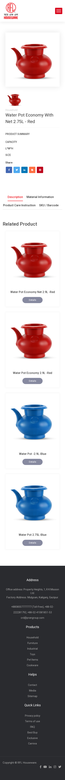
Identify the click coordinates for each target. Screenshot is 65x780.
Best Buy (32, 732)
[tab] (14, 99)
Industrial (32, 648)
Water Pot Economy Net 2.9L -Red (32, 292)
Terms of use (32, 721)
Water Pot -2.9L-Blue (32, 454)
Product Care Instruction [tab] (19, 205)
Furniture (32, 643)
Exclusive (32, 738)
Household (33, 637)
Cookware (32, 665)
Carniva (32, 743)
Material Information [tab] (40, 197)
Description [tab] (15, 197)
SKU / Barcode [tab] (48, 205)
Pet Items (32, 659)
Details (32, 300)
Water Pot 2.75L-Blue (32, 534)
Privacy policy (32, 715)
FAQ (32, 726)
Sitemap (32, 696)
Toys (32, 654)
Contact (32, 685)
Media (32, 690)
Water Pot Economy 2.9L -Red (32, 373)
